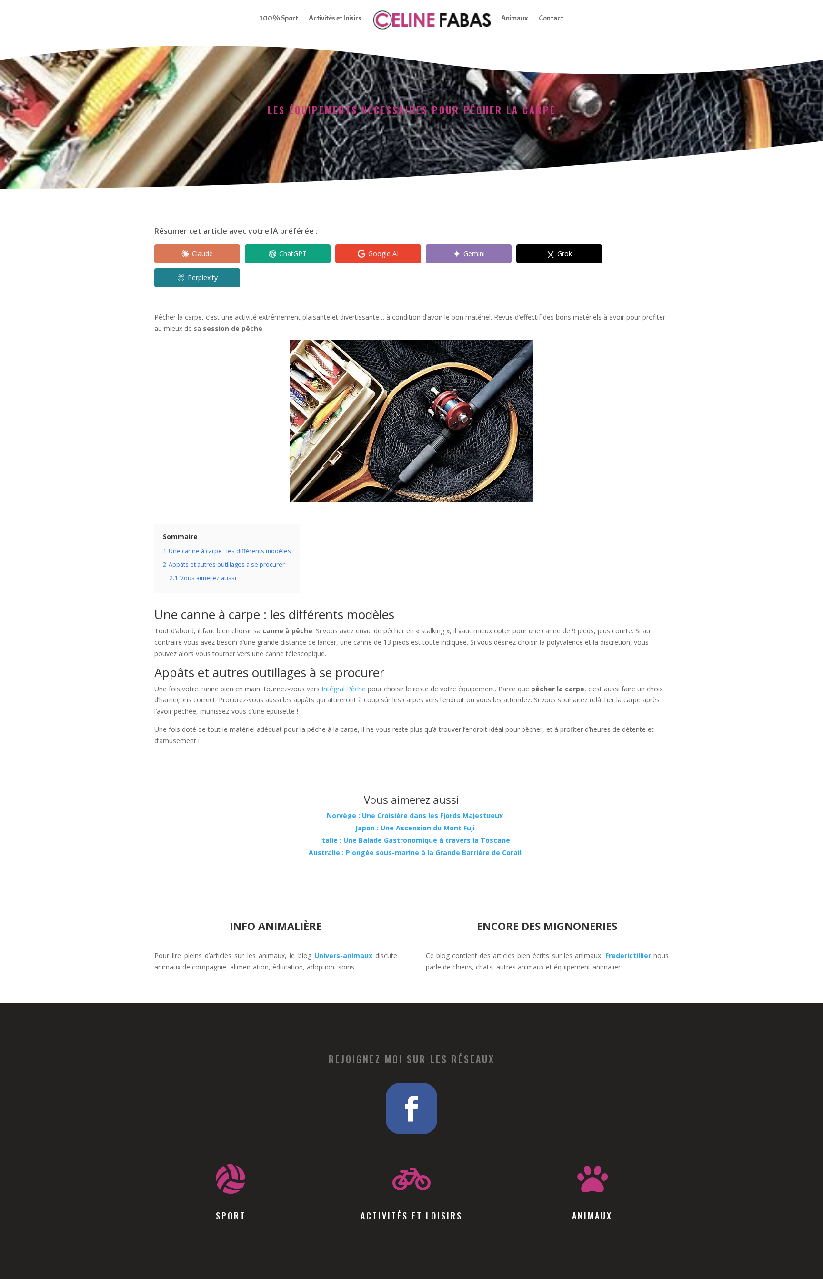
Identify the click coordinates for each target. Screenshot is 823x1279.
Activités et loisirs (335, 18)
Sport (231, 1215)
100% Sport (279, 18)
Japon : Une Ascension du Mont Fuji (415, 827)
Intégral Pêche (343, 688)
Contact (551, 18)
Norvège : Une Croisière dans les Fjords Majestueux (415, 815)
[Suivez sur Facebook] (411, 1108)
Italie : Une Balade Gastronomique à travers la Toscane (415, 840)
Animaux (514, 18)
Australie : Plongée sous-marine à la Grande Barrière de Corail (415, 852)
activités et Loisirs (411, 1215)
